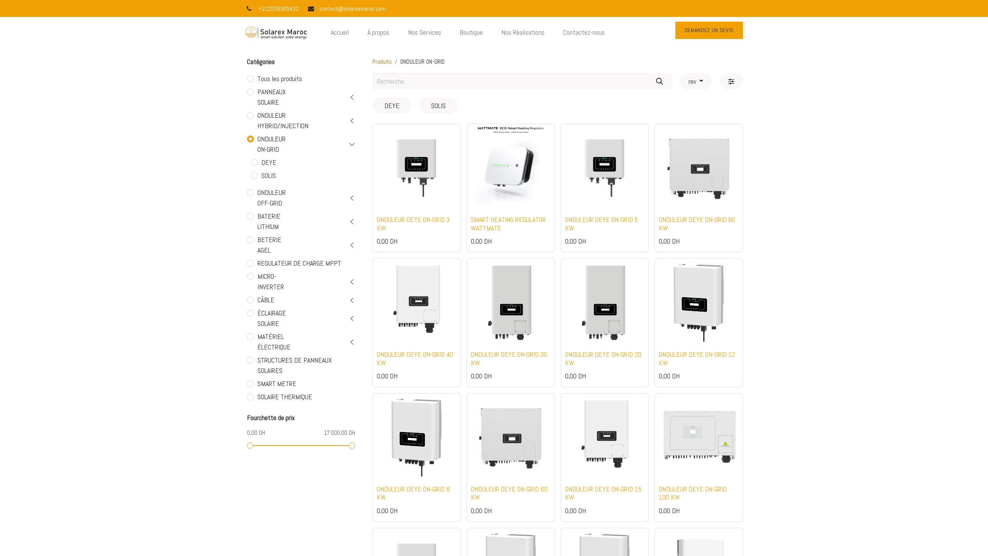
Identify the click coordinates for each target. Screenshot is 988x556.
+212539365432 (278, 9)
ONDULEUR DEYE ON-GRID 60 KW (509, 493)
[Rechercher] (660, 81)
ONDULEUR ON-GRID (271, 144)
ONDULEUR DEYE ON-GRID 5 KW (601, 223)
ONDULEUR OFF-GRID (271, 197)
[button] (389, 199)
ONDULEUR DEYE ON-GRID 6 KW (413, 493)
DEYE (268, 162)
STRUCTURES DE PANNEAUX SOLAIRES (294, 365)
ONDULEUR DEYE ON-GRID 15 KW (603, 493)
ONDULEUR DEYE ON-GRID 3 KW (413, 223)
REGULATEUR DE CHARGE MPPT (299, 263)
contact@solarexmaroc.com (353, 9)
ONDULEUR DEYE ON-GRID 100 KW (693, 493)
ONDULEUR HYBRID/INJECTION (282, 120)
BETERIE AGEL (269, 244)
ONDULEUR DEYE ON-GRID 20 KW (603, 358)
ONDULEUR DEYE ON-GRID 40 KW (415, 358)
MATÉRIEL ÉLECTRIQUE (274, 341)
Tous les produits (279, 78)
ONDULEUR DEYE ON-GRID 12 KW (697, 358)
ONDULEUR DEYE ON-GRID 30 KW (509, 358)
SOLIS (268, 175)
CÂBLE (265, 299)
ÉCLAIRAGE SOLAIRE (271, 318)
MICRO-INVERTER (270, 281)
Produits (382, 62)
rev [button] (693, 81)
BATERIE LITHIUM (269, 221)
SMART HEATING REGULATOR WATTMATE (508, 223)
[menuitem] (339, 32)
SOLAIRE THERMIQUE (284, 396)
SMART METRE (276, 383)
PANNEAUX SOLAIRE (271, 97)
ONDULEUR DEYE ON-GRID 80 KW (697, 223)
